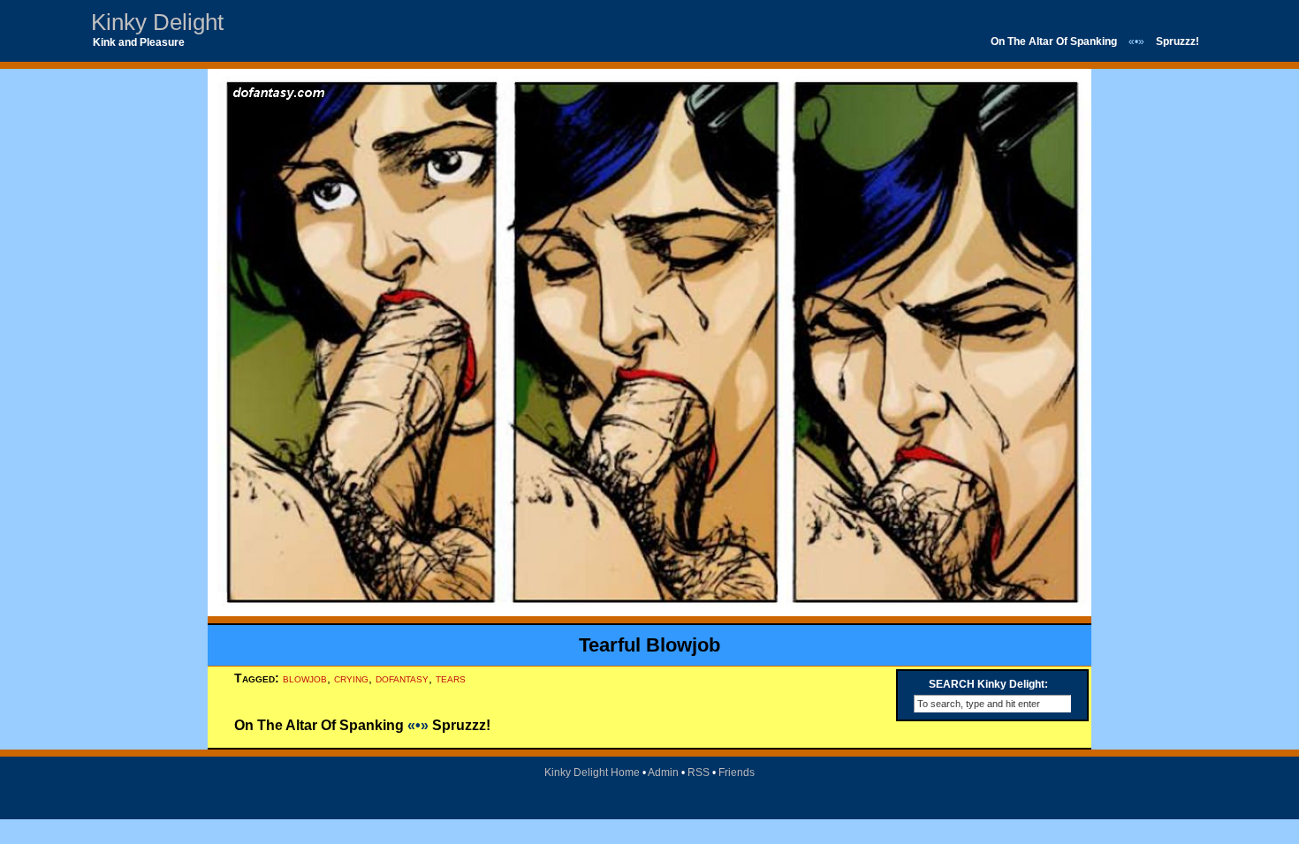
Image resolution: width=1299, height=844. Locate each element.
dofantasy (402, 678)
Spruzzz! (1177, 41)
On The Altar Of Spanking (1054, 41)
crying (351, 678)
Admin (663, 772)
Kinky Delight (157, 22)
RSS (698, 772)
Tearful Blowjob (649, 645)
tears (451, 678)
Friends (736, 772)
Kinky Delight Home (592, 772)
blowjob (305, 678)
